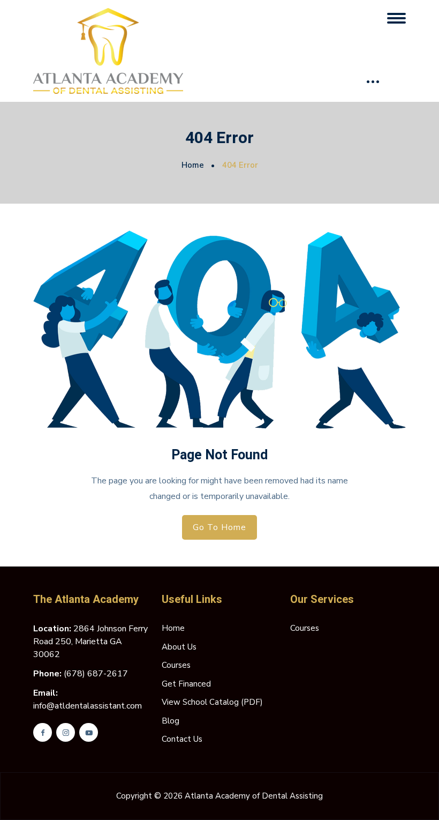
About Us (179, 647)
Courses (176, 665)
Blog (170, 720)
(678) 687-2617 (96, 674)
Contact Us (182, 739)
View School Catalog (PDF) (212, 702)
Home (192, 165)
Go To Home (219, 527)
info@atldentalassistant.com (87, 706)
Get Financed (186, 684)
